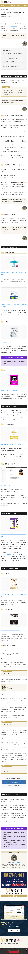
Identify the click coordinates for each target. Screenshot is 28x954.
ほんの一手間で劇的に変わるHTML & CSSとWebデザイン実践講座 (14, 305)
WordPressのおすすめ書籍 (8, 61)
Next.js (6, 771)
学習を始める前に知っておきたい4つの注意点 (12, 53)
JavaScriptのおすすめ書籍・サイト (10, 58)
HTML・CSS (4, 5)
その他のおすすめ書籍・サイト (9, 64)
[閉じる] (26, 950)
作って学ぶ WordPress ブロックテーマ (10, 554)
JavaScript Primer (5, 485)
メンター (19, 5)
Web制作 (25, 5)
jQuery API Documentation (11, 673)
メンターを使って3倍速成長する (14, 782)
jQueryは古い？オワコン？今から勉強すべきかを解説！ (16, 687)
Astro (5, 769)
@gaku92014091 (16, 862)
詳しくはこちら (14, 930)
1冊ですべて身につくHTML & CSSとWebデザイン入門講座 (13, 274)
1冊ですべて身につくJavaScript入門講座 (11, 444)
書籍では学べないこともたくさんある (11, 66)
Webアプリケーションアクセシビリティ (10, 630)
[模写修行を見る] (14, 884)
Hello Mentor (14, 26)
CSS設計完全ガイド (6, 342)
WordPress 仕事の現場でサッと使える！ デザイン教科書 (13, 535)
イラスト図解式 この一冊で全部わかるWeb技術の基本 (13, 595)
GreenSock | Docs (8, 725)
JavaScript (12, 5)
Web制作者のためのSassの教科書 (9, 390)
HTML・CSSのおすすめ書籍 (9, 56)
